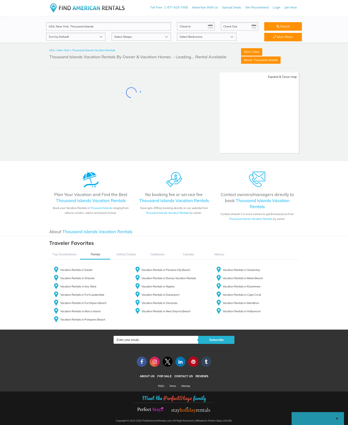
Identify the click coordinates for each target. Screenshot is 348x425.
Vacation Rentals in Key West (78, 286)
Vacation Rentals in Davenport (160, 294)
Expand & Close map (282, 77)
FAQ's (161, 386)
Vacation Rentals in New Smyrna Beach (166, 311)
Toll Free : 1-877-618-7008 (169, 7)
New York (64, 50)
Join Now (290, 7)
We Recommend (257, 7)
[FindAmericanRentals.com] (88, 8)
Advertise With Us (205, 7)
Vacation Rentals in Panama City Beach (166, 269)
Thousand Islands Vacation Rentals (93, 50)
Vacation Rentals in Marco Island (80, 311)
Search (284, 26)
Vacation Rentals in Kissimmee (241, 286)
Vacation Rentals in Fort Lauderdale (82, 294)
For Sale (164, 376)
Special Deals (231, 7)
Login (276, 7)
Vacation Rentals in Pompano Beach (82, 319)
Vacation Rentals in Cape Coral (242, 294)
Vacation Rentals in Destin (76, 269)
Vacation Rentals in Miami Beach (243, 278)
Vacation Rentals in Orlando (77, 278)
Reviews (202, 376)
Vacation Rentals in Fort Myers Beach (83, 303)
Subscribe (216, 339)
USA (52, 50)
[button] (64, 254)
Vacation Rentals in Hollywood (241, 311)
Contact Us (183, 376)
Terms (172, 386)
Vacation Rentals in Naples (158, 286)
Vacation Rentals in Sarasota (159, 303)
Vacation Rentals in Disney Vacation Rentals (169, 278)
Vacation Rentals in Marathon (241, 303)
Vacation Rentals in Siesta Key (241, 269)
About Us (147, 376)
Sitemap (185, 386)
